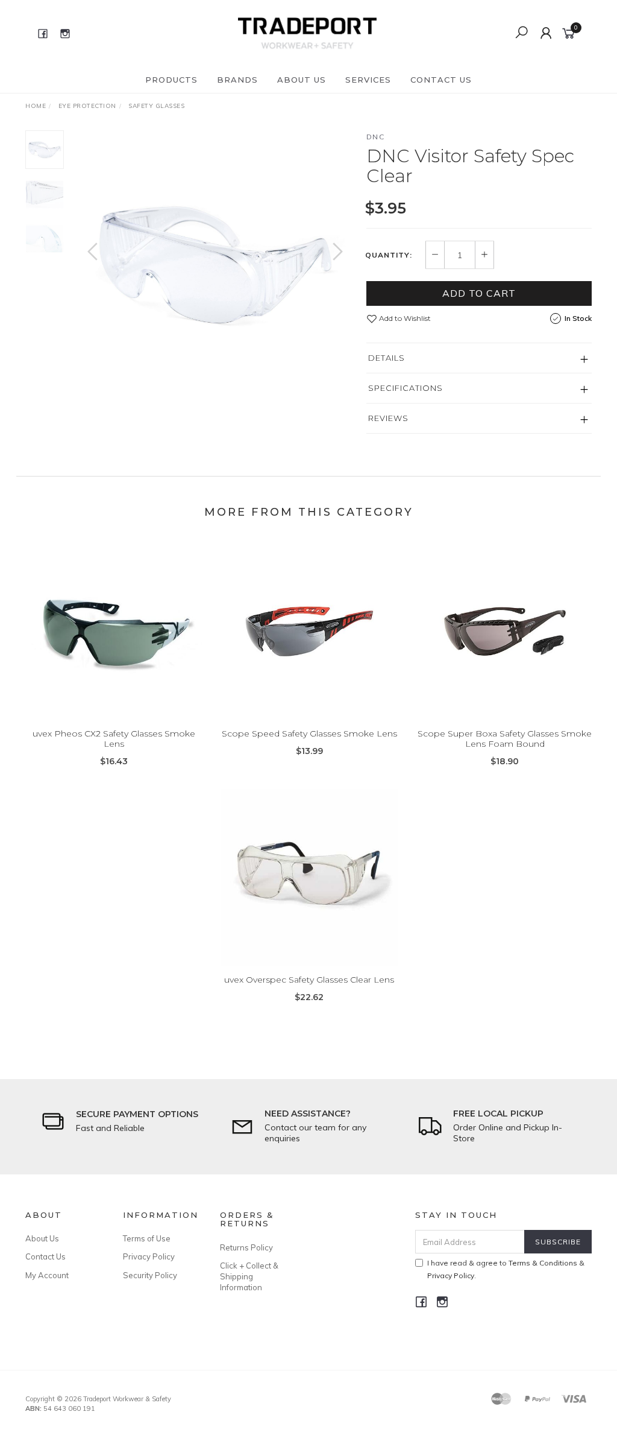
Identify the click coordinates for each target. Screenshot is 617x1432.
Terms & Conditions (543, 1262)
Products (171, 79)
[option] (215, 263)
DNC (375, 136)
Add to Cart (479, 293)
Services (368, 79)
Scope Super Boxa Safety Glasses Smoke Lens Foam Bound (505, 738)
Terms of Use (147, 1238)
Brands (237, 79)
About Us (301, 79)
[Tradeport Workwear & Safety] (307, 32)
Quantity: (388, 255)
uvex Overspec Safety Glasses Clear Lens (309, 979)
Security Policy (150, 1275)
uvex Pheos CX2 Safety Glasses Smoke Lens (114, 738)
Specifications (405, 388)
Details (386, 358)
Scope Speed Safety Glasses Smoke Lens (309, 733)
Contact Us (441, 79)
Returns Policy (246, 1247)
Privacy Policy (149, 1256)
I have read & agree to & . (505, 1269)
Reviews (388, 418)
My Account (47, 1275)
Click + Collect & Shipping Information (249, 1276)
